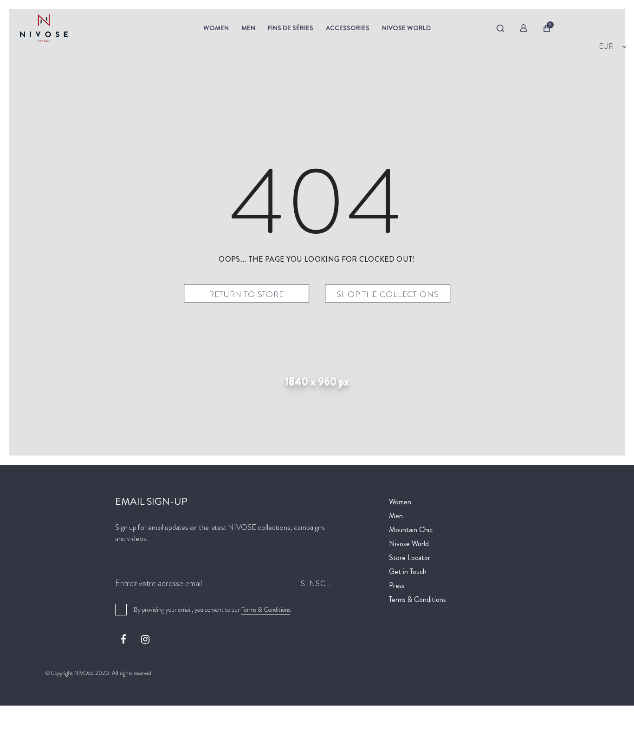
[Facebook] (123, 639)
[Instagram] (145, 639)
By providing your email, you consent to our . (212, 609)
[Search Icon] (500, 28)
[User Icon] (523, 28)
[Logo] (88, 28)
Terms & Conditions (265, 609)
